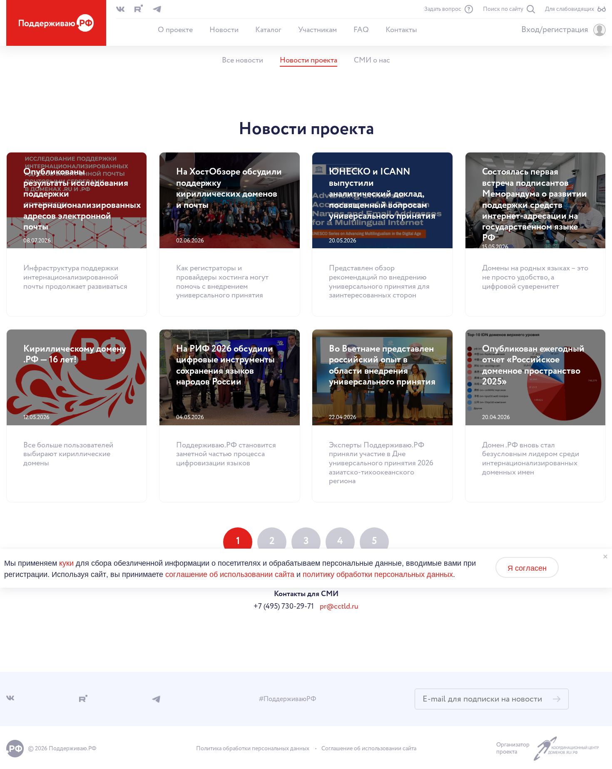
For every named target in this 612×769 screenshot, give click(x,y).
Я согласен (527, 567)
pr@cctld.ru (339, 606)
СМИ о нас (372, 60)
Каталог (268, 30)
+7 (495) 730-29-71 (284, 606)
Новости (224, 30)
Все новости (242, 60)
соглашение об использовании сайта (229, 573)
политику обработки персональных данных (378, 573)
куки (66, 562)
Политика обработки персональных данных (252, 748)
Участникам (317, 30)
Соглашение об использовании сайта (368, 748)
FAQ (361, 30)
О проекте (175, 30)
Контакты (401, 30)
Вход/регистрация (554, 30)
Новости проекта (308, 60)
